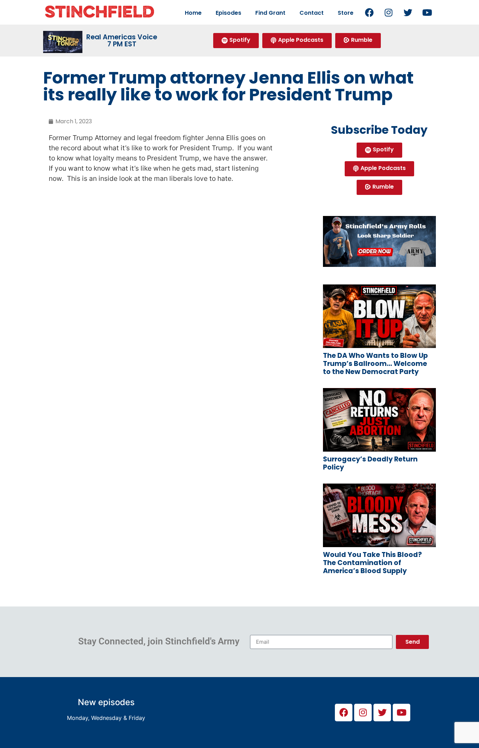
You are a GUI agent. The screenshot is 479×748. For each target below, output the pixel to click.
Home (193, 13)
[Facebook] (369, 12)
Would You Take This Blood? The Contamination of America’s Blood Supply (372, 563)
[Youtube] (427, 12)
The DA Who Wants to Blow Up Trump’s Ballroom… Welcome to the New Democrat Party (375, 363)
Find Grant (270, 13)
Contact (311, 13)
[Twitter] (408, 12)
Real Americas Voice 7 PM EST (121, 40)
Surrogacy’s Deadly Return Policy (370, 463)
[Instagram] (388, 12)
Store (345, 13)
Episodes (228, 13)
